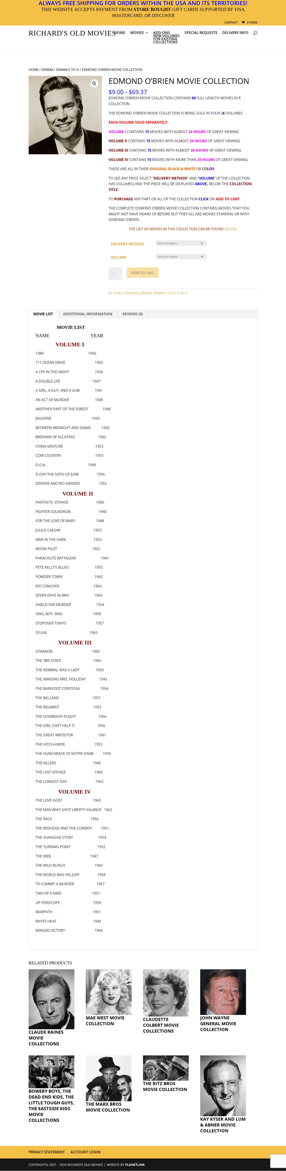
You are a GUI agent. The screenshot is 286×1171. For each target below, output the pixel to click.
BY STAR (115, 293)
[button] (94, 83)
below (231, 229)
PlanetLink (135, 1165)
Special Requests (201, 33)
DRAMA (47, 69)
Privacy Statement (47, 1152)
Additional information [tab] (87, 313)
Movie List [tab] (43, 313)
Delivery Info (235, 33)
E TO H (182, 293)
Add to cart (142, 272)
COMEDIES (131, 293)
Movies (137, 33)
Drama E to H (67, 69)
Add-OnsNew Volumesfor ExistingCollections (166, 37)
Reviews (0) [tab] (132, 313)
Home (119, 33)
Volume (118, 257)
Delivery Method (127, 243)
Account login (86, 1152)
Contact (231, 22)
